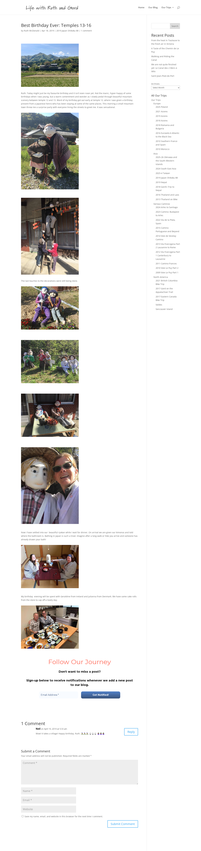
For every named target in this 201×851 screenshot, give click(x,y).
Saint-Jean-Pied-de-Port (162, 75)
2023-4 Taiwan (163, 173)
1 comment (86, 30)
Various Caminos (161, 203)
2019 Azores (162, 116)
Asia (155, 153)
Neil (38, 728)
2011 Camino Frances (166, 263)
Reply (131, 732)
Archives (155, 83)
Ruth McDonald (31, 30)
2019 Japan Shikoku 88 (67, 30)
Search (175, 26)
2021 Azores (162, 111)
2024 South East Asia (166, 168)
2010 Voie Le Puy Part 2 (167, 268)
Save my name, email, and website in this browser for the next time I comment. (64, 816)
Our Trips (166, 7)
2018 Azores (162, 120)
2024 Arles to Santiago (167, 207)
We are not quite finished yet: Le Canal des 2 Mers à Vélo (164, 68)
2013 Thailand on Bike (166, 199)
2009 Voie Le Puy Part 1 (167, 272)
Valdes (159, 304)
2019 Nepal (161, 182)
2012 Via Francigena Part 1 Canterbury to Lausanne (168, 255)
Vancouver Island (164, 309)
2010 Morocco (162, 149)
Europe (157, 103)
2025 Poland (162, 106)
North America (160, 277)
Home (141, 7)
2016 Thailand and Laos (167, 194)
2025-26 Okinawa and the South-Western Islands (166, 161)
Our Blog (153, 7)
